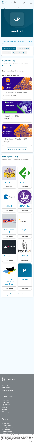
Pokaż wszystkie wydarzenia (17, 149)
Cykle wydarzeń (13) (19, 53)
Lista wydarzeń (5, 400)
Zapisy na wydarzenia (8, 433)
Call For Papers (5, 402)
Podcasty (4, 406)
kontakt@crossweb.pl (7, 390)
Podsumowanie (10, 48)
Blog (3, 411)
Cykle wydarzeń (6, 404)
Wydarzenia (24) (24, 48)
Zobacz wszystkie (7, 66)
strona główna (4, 8)
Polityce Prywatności (22, 439)
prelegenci (12, 8)
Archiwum (4, 407)
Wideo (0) (7, 53)
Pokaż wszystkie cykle (17, 294)
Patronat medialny (6, 412)
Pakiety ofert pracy (8, 427)
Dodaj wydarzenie (7, 431)
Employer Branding (8, 425)
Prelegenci (4, 409)
